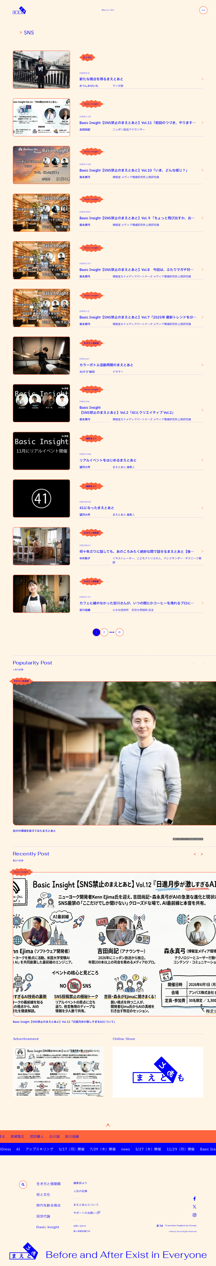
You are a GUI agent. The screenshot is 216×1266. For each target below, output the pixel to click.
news (105, 1149)
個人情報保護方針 (81, 1231)
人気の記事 (80, 1191)
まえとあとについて (86, 1204)
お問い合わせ (79, 1226)
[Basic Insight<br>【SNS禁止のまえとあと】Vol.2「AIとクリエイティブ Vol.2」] (41, 403)
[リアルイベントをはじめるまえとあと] (41, 451)
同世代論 (43, 1216)
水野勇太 (25, 1136)
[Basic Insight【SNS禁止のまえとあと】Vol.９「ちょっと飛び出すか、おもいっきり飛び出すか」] (41, 213)
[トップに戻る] (108, 1125)
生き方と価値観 (91, 343)
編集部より (91, 438)
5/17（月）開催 (51, 1149)
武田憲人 (64, 1136)
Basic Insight (91, 104)
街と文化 (87, 57)
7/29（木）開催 (83, 1149)
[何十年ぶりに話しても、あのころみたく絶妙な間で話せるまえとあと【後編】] (41, 546)
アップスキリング (19, 1149)
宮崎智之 (44, 1136)
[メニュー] (203, 10)
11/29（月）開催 (160, 1149)
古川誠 (81, 1136)
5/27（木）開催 (128, 1149)
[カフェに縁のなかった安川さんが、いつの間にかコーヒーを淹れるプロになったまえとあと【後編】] (41, 594)
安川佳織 (99, 1136)
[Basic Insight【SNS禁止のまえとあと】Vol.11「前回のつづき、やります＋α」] (41, 117)
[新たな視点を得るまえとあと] (41, 70)
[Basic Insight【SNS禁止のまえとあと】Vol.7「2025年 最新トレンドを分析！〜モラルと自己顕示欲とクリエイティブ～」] (41, 308)
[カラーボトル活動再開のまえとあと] (41, 356)
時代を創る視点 (48, 1205)
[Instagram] (194, 1215)
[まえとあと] (19, 10)
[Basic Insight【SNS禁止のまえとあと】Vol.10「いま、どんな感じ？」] (41, 165)
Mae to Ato (108, 10)
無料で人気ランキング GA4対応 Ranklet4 (187, 839)
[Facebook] (194, 1198)
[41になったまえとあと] (41, 498)
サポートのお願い (84, 1213)
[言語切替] (159, 1225)
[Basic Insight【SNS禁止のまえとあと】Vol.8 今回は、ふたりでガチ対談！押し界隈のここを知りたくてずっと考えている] (41, 260)
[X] (194, 1206)
